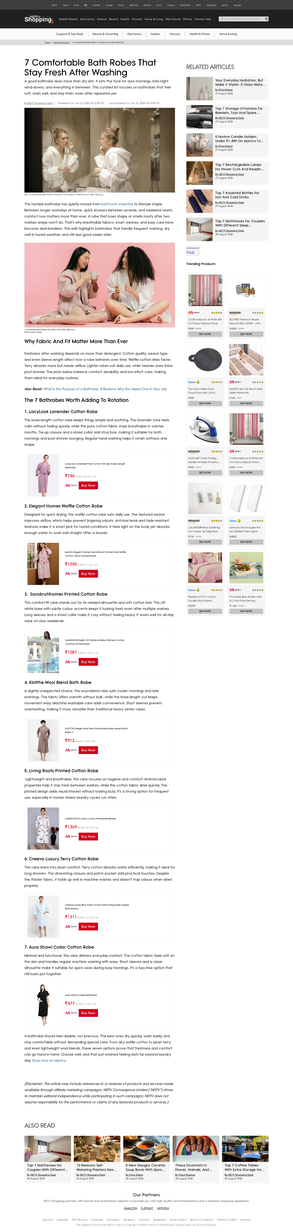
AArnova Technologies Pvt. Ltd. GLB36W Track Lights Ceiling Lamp (244, 529)
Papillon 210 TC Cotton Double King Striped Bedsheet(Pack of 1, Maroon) (202, 599)
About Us (48, 1219)
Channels (97, 1219)
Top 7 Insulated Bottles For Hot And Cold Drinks (237, 195)
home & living (154, 19)
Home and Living (61, 42)
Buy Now (205, 334)
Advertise (62, 1219)
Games (170, 5)
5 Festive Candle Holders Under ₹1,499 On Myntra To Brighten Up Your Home (238, 139)
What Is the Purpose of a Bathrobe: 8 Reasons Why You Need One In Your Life (104, 389)
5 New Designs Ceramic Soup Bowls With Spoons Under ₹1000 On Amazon (146, 1167)
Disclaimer (113, 1219)
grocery (137, 19)
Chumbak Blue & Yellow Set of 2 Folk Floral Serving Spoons (245, 599)
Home (47, 42)
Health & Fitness (200, 34)
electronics (87, 19)
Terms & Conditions (201, 1219)
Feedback (129, 1219)
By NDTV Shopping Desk (38, 103)
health (125, 19)
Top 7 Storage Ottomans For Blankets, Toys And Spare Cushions (239, 110)
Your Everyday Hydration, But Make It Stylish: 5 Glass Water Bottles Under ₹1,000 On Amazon (239, 82)
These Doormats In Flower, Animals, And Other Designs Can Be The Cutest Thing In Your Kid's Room (195, 1167)
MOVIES (96, 5)
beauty (113, 19)
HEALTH (147, 5)
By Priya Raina (223, 89)
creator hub (203, 19)
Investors (144, 1219)
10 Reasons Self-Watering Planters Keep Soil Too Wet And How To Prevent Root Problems (97, 1167)
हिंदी (85, 5)
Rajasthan (211, 5)
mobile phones (68, 19)
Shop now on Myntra (49, 1060)
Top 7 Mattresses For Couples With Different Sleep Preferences (240, 223)
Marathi (237, 5)
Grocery (175, 34)
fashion (102, 19)
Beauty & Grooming (105, 34)
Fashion (155, 34)
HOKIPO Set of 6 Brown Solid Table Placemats (245, 390)
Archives (245, 1219)
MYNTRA (163, 1208)
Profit (76, 5)
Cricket (109, 5)
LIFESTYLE (133, 5)
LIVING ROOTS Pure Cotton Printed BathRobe (90, 818)
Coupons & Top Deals (69, 34)
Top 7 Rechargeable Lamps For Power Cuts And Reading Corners (239, 167)
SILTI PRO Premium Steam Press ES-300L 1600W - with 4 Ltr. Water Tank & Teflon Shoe (246, 321)
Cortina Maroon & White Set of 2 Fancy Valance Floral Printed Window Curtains (246, 460)
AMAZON (130, 1208)
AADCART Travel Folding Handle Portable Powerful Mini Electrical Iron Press (203, 460)
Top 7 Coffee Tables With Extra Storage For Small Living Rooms (243, 1167)
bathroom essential (117, 204)
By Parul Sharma (185, 1174)
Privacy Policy (178, 1219)
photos (187, 19)
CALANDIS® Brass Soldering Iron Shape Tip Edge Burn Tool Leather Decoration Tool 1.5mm (204, 529)
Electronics (134, 34)
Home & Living (228, 34)
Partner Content (227, 1219)
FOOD (121, 5)
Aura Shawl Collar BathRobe (81, 995)
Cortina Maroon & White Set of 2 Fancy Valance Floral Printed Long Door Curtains (205, 321)
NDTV (54, 5)
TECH (158, 5)
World (65, 5)
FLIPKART (147, 1208)
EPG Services (79, 1219)
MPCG (225, 5)
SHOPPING (185, 5)
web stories (173, 19)
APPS (198, 5)
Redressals (159, 1219)
